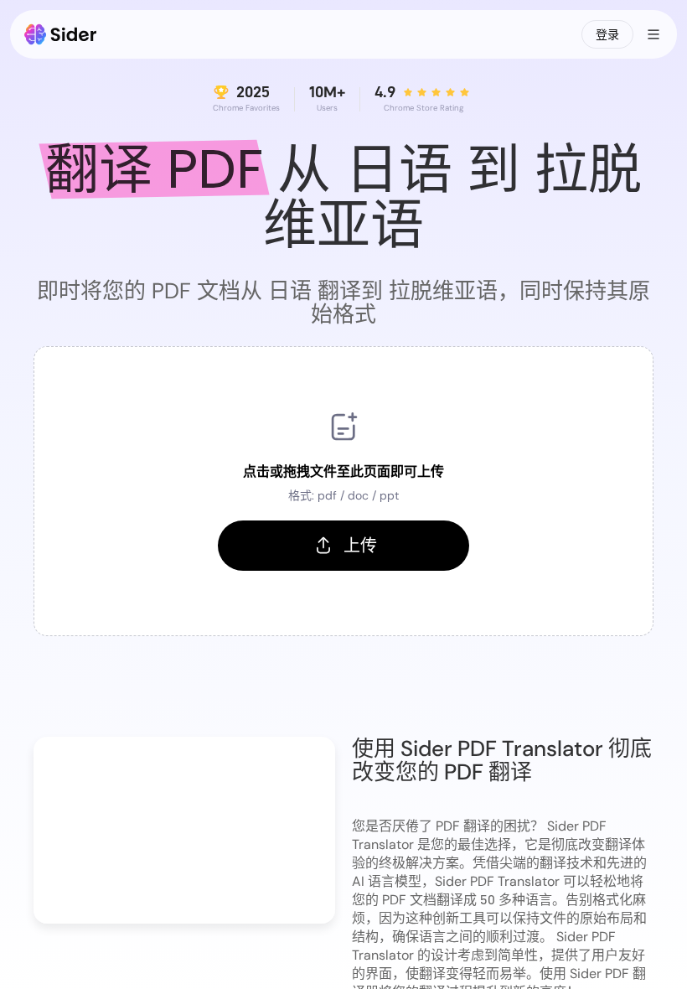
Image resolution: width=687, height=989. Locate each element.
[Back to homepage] (60, 34)
